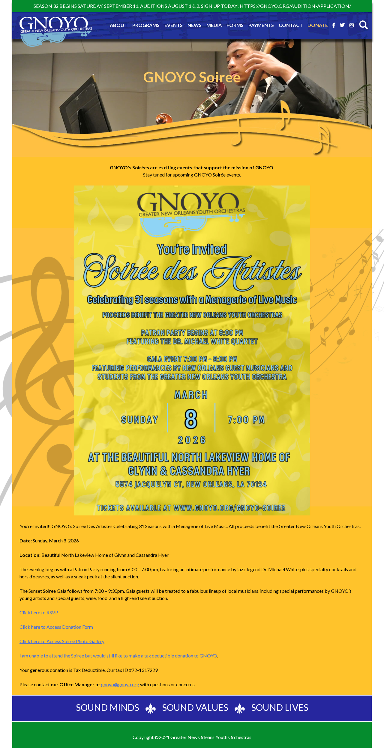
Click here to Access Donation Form (57, 627)
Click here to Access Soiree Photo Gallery (62, 641)
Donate (318, 25)
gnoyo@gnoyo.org (120, 684)
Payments (261, 25)
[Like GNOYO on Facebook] (334, 25)
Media (214, 25)
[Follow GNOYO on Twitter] (342, 25)
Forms (235, 25)
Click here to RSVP (39, 612)
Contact (291, 25)
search (363, 24)
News (195, 25)
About (119, 25)
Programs (146, 25)
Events (173, 25)
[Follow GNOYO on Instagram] (351, 25)
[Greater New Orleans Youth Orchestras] (56, 33)
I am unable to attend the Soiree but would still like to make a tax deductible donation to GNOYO (118, 655)
